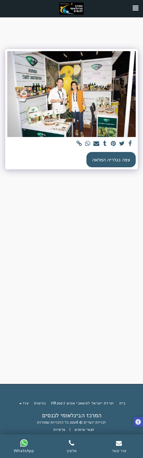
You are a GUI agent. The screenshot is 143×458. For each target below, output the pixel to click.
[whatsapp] (88, 143)
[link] (79, 143)
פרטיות (59, 429)
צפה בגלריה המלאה (111, 159)
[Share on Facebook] (130, 143)
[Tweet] (122, 143)
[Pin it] (113, 143)
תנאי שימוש (84, 429)
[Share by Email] (96, 143)
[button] (135, 8)
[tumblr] (105, 143)
